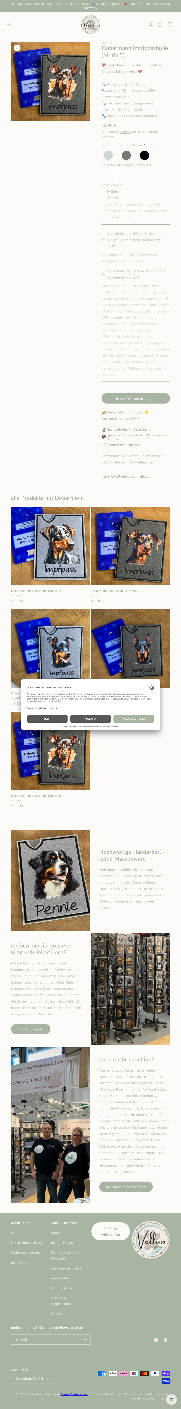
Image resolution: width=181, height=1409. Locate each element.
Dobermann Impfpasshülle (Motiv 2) (116, 590)
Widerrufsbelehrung (26, 1253)
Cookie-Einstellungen (74, 1394)
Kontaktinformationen (143, 1398)
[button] (9, 24)
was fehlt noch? (31, 1029)
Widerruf (58, 1314)
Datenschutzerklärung (27, 1243)
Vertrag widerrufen (110, 1231)
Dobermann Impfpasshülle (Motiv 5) (36, 795)
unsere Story (60, 1278)
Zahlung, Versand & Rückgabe (65, 1255)
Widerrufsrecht (133, 1394)
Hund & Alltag (61, 1288)
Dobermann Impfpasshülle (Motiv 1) (36, 590)
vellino (31, 1394)
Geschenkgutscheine (66, 1268)
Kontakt (57, 1233)
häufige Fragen (62, 1243)
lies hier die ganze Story (126, 1187)
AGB (14, 1233)
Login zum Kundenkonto (61, 1300)
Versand (125, 131)
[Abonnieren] (85, 1339)
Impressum (19, 1263)
